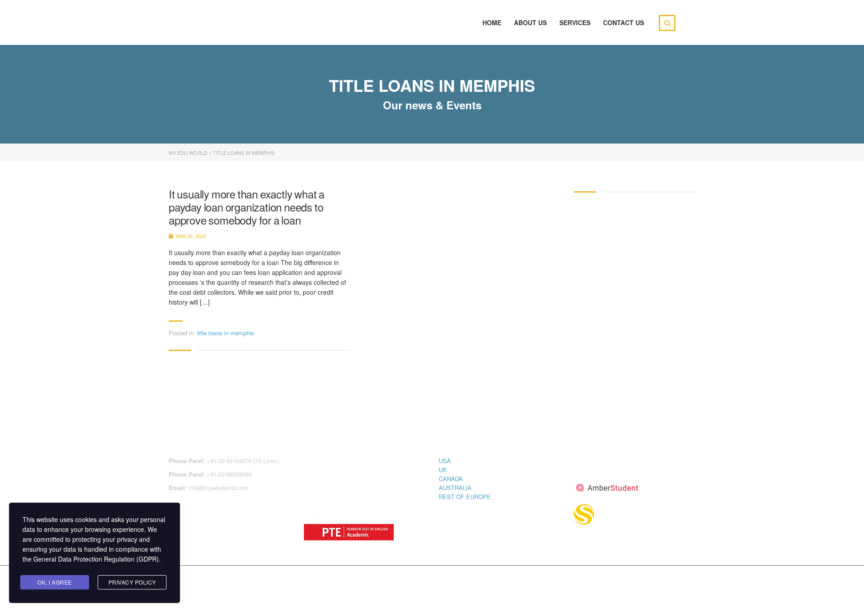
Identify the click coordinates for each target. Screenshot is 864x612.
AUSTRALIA (455, 487)
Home (491, 22)
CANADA (451, 478)
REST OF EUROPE (465, 496)
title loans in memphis (225, 332)
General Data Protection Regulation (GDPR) (96, 558)
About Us (530, 22)
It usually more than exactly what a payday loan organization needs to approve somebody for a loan (246, 207)
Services (574, 22)
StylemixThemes (359, 581)
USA (445, 460)
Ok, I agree (54, 582)
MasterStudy (243, 581)
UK (443, 469)
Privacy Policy (132, 582)
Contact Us (623, 22)
